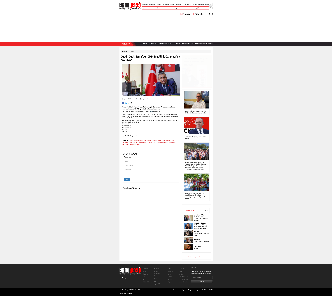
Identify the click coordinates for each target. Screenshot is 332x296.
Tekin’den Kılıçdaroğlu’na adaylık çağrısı (195, 135)
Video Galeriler (184, 279)
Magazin (144, 8)
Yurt (185, 8)
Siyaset (158, 4)
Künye (190, 287)
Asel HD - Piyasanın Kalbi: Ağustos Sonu (142, 44)
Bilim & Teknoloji (157, 270)
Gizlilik (204, 287)
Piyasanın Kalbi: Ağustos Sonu (201, 231)
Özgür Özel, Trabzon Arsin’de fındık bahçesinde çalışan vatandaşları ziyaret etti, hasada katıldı (195, 193)
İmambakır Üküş (199, 212)
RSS (211, 287)
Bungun (196, 245)
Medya (181, 8)
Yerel (206, 8)
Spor (184, 4)
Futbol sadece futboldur (201, 239)
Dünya (172, 4)
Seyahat (189, 8)
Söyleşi (177, 8)
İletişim (183, 287)
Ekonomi (166, 4)
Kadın (207, 4)
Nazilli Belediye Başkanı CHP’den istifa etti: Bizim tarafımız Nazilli (185, 44)
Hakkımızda (174, 287)
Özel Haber (201, 8)
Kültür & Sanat (151, 8)
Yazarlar (178, 4)
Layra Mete (197, 244)
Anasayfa (145, 4)
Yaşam (170, 279)
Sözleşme (197, 287)
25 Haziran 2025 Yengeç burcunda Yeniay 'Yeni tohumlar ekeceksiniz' (201, 224)
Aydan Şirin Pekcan (200, 220)
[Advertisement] (166, 28)
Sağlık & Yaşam (160, 8)
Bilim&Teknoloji (169, 8)
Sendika (201, 4)
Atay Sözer (197, 237)
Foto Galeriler (183, 277)
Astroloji (194, 8)
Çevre (189, 4)
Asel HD (196, 229)
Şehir (169, 266)
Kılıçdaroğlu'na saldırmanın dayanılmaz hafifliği (201, 216)
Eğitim (195, 4)
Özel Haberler (183, 274)
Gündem (152, 4)
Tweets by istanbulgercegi (192, 254)
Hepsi (206, 208)
